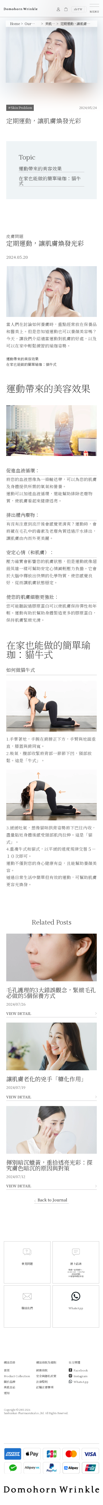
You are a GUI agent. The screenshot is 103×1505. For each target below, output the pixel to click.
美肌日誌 (9, 1387)
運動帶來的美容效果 (40, 168)
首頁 (7, 1370)
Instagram (80, 1376)
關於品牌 (9, 1382)
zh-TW (78, 9)
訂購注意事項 (44, 1387)
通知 (7, 1393)
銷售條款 (42, 1370)
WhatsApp (81, 1382)
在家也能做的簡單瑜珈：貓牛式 (50, 180)
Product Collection (17, 1376)
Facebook (81, 1370)
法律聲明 (42, 1382)
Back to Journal (52, 1200)
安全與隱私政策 (46, 1376)
